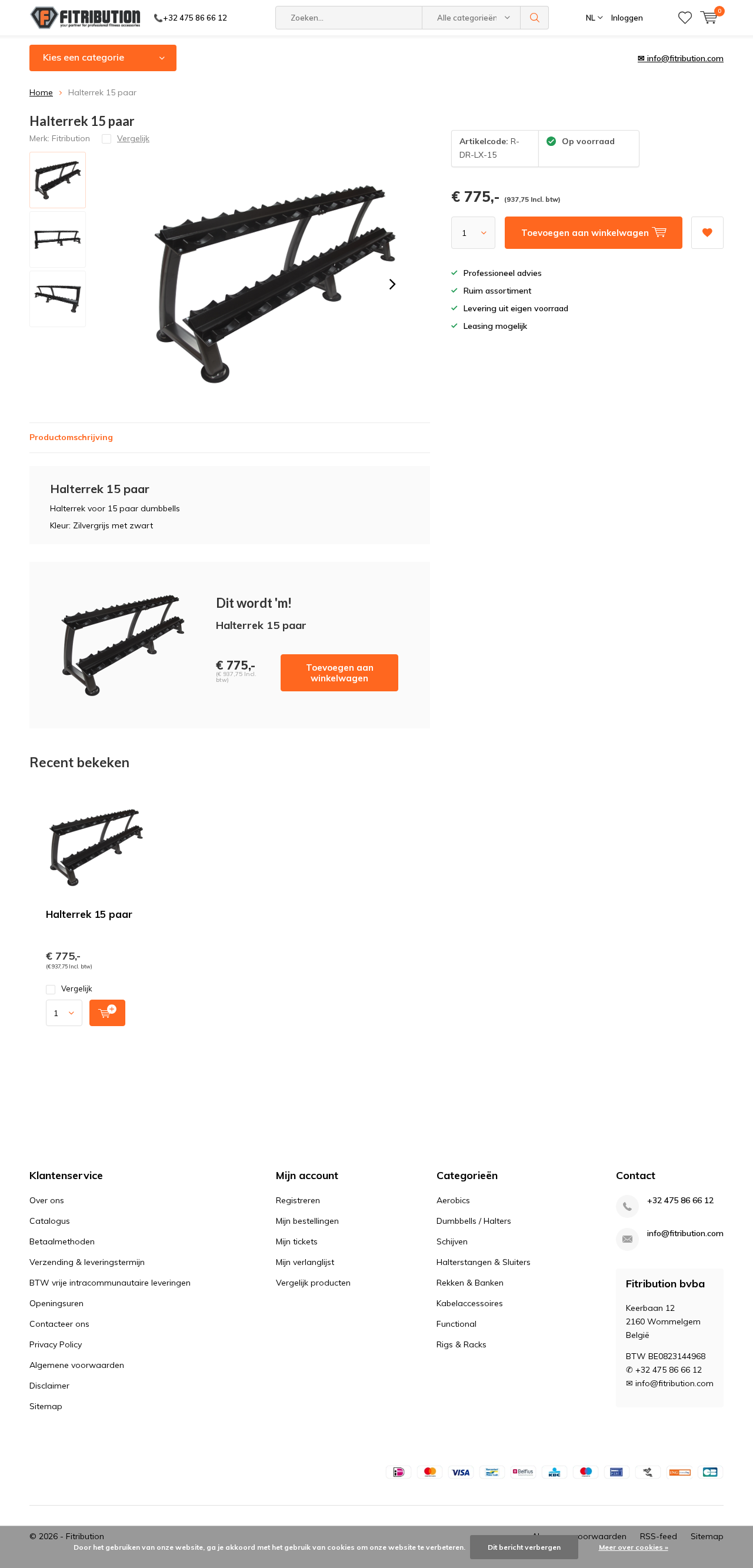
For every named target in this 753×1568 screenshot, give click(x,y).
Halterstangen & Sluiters (484, 1262)
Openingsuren (56, 1303)
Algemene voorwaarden (76, 1365)
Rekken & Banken (470, 1282)
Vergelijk (76, 988)
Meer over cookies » (633, 1547)
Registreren (298, 1200)
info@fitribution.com (685, 1234)
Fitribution (71, 138)
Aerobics (453, 1200)
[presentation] (392, 284)
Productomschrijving (71, 437)
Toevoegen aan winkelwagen (340, 673)
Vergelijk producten (313, 1282)
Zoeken (535, 17)
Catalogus (49, 1221)
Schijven (452, 1241)
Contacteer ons (59, 1324)
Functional (457, 1324)
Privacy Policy (55, 1344)
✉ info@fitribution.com (681, 58)
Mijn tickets (297, 1241)
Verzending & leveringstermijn (87, 1262)
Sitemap (45, 1406)
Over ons (46, 1200)
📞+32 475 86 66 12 (190, 17)
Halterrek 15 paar (89, 914)
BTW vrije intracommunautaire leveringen (110, 1282)
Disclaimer (49, 1385)
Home (41, 92)
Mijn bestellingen (307, 1221)
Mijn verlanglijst (305, 1262)
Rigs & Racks (462, 1344)
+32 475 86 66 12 (680, 1201)
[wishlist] (685, 17)
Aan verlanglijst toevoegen (707, 233)
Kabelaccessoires (470, 1303)
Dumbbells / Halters (474, 1221)
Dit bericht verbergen (524, 1547)
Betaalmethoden (62, 1241)
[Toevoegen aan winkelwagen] (107, 1013)
